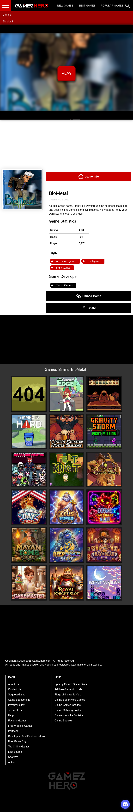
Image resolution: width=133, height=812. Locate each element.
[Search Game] (127, 6)
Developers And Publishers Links (27, 736)
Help (11, 715)
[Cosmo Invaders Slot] (104, 507)
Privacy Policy (16, 705)
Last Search (15, 751)
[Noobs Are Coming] (28, 469)
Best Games (87, 5)
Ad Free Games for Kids (68, 689)
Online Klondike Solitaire (68, 715)
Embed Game (91, 295)
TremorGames (64, 285)
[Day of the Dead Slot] (104, 544)
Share (92, 308)
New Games (65, 5)
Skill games (94, 261)
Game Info (92, 176)
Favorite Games (17, 720)
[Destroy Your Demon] (104, 582)
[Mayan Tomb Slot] (28, 544)
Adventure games (66, 261)
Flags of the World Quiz (67, 694)
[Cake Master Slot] (28, 582)
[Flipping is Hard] (28, 431)
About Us (13, 684)
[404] (28, 393)
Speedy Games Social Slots (70, 684)
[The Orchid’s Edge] (66, 393)
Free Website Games (20, 725)
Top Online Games (19, 746)
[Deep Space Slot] (66, 544)
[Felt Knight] (66, 469)
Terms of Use (15, 710)
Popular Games (112, 5)
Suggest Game (16, 694)
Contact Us (14, 689)
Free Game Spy (17, 741)
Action (11, 762)
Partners (13, 731)
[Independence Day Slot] (28, 507)
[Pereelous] (104, 393)
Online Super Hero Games (69, 699)
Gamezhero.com (41, 660)
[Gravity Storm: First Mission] (104, 431)
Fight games (63, 267)
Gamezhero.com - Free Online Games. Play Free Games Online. (31, 5)
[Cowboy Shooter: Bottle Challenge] (66, 431)
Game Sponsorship (19, 699)
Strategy (13, 757)
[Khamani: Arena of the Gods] (104, 469)
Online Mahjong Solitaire (68, 710)
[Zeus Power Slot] (66, 507)
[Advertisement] (66, 144)
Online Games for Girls (67, 705)
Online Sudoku (63, 720)
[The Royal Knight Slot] (66, 582)
